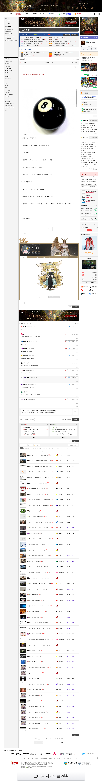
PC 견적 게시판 (8, 70)
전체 (22, 448)
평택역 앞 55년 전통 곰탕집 (36, 516)
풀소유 (59, 516)
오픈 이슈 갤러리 (8, 61)
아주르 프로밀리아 (9, 105)
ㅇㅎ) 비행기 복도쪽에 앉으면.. (37, 712)
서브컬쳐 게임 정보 (9, 94)
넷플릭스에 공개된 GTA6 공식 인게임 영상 (40, 583)
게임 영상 (7, 92)
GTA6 (6, 110)
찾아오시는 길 (69, 758)
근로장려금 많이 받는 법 (36, 728)
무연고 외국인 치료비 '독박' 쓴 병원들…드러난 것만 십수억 (43, 544)
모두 (55, 296)
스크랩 (61, 233)
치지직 (6, 81)
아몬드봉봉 (60, 589)
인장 (23, 257)
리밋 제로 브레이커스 (9, 103)
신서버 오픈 (42, 9)
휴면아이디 (60, 594)
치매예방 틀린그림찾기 (35, 633)
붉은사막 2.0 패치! (34, 650)
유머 (40, 448)
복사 (26, 59)
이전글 (31, 419)
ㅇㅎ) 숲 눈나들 (34, 695)
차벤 (6, 83)
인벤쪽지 (33, 252)
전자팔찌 (23, 62)
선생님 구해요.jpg (34, 510)
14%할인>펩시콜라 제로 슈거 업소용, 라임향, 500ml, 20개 (89, 179)
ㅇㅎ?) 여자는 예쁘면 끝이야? (37, 494)
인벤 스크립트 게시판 (9, 38)
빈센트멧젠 (60, 471)
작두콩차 (60, 645)
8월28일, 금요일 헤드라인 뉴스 (37, 488)
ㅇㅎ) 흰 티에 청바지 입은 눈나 (37, 723)
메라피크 (60, 455)
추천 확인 (74, 233)
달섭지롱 (60, 488)
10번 (53, 296)
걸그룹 (6, 85)
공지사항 (76, 758)
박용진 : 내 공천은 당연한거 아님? (38, 572)
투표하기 (89, 230)
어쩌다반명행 (61, 572)
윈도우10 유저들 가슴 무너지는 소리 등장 (39, 605)
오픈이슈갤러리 (76, 59)
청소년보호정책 (52, 758)
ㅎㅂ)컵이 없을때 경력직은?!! (37, 589)
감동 (72, 448)
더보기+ (47, 424)
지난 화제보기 (67, 34)
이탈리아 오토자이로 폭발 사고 (37, 550)
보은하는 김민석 (34, 533)
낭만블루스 (60, 728)
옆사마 (59, 460)
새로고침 (77, 323)
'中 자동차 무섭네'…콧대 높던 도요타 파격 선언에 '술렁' (42, 566)
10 (59, 738)
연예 (34, 448)
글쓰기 (75, 441)
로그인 (89, 14)
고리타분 (60, 533)
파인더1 (60, 628)
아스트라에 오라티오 (9, 107)
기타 (76, 448)
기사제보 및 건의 (8, 33)
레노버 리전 (7, 98)
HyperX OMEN (8, 96)
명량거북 (60, 510)
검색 (58, 296)
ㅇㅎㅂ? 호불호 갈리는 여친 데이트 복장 (39, 555)
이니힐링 (36, 252)
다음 (62, 738)
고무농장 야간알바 (34, 617)
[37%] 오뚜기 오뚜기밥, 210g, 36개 (88, 176)
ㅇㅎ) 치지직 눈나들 (35, 706)
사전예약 (55, 9)
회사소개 (25, 758)
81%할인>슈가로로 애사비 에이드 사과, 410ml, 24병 (89, 184)
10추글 (31, 445)
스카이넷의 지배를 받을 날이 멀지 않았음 (39, 505)
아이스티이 (60, 678)
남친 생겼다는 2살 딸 (35, 689)
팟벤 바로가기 (8, 78)
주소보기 (22, 59)
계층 (67, 448)
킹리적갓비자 (61, 505)
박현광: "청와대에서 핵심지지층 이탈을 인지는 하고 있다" (43, 578)
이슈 (27, 448)
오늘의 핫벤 (7, 63)
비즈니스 (31, 758)
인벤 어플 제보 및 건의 (10, 35)
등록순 (27, 323)
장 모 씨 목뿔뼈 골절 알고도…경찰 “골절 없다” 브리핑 (42, 477)
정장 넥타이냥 (33, 594)
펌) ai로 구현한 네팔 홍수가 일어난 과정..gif (40, 460)
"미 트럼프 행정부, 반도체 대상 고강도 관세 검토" (41, 499)
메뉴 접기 (72, 257)
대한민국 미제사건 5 (35, 600)
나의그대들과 (61, 684)
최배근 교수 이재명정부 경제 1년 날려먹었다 (40, 645)
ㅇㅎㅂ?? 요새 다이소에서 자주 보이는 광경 (40, 527)
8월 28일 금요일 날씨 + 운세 (37, 611)
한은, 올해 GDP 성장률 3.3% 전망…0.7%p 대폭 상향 (42, 466)
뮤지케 (59, 689)
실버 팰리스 (7, 101)
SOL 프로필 (51, 257)
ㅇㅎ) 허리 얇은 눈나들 (35, 673)
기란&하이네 (49, 9)
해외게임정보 (8, 90)
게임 (53, 448)
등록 (75, 411)
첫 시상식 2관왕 (34, 678)
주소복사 (22, 303)
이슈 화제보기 (74, 34)
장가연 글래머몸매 (34, 561)
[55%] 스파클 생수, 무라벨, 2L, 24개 (88, 186)
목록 (71, 66)
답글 (77, 330)
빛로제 (59, 650)
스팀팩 (59, 667)
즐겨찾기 (37, 445)
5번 (50, 296)
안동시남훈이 (61, 561)
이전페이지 (63, 419)
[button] (33, 437)
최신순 (30, 323)
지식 (58, 448)
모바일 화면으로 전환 (51, 776)
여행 (6, 87)
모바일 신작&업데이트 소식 (11, 40)
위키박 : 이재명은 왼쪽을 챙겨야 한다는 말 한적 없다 (42, 639)
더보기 (39, 252)
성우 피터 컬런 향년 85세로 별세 (37, 684)
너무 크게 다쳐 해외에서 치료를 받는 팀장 (39, 622)
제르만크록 (60, 700)
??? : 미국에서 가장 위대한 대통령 (38, 483)
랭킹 (37, 257)
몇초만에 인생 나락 (35, 700)
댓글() (75, 66)
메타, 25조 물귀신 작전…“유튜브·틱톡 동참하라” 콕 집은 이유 (44, 522)
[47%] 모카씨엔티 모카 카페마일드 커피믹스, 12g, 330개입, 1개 (89, 181)
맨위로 (69, 419)
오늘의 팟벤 (7, 66)
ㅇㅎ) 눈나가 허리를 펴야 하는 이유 (38, 667)
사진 (62, 448)
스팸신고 (70, 233)
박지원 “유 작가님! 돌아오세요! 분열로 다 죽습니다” (42, 628)
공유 (58, 233)
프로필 (30, 257)
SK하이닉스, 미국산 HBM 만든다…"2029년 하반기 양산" (43, 471)
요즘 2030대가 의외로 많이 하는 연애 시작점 (40, 538)
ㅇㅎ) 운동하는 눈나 (35, 717)
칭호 (44, 257)
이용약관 (36, 758)
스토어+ (95, 54)
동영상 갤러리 (8, 31)
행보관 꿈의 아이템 (35, 661)
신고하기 (65, 233)
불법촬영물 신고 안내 (61, 758)
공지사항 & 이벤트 (9, 29)
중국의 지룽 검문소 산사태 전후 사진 (38, 455)
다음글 (25, 419)
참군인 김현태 (33, 656)
